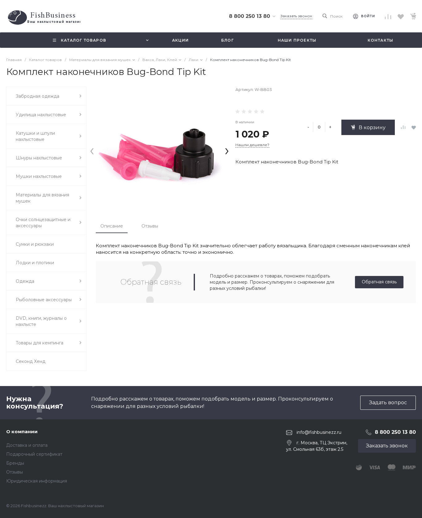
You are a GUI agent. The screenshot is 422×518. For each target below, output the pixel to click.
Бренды (15, 463)
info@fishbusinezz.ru (319, 432)
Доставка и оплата (27, 445)
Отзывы (149, 226)
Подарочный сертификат (34, 454)
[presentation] (92, 150)
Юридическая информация (36, 481)
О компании (22, 431)
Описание (111, 226)
